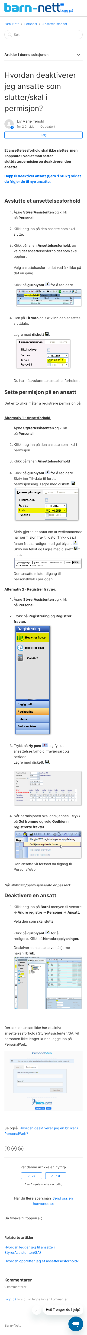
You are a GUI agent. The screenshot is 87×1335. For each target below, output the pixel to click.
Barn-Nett (11, 24)
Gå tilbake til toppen (20, 1218)
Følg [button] (43, 135)
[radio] (31, 1175)
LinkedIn (21, 1149)
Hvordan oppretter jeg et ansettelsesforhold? (41, 1261)
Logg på (10, 1299)
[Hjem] (32, 10)
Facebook (7, 1149)
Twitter (14, 1149)
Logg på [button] (66, 10)
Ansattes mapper (54, 24)
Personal (30, 24)
